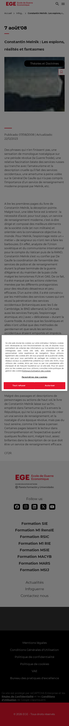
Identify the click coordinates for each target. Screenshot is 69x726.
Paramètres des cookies (34, 377)
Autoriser (50, 385)
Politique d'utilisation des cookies (36, 371)
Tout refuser (19, 385)
